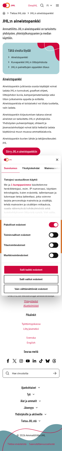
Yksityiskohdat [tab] (30, 168)
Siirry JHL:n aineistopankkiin (21, 151)
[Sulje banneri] (57, 160)
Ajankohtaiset (28, 387)
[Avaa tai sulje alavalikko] (39, 387)
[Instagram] (21, 361)
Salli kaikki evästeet (31, 269)
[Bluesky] (48, 361)
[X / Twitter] (15, 361)
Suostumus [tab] (10, 168)
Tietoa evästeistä (16, 444)
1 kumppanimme (21, 184)
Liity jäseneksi (31, 328)
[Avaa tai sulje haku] (42, 5)
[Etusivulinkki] (9, 5)
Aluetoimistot (31, 305)
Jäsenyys (29, 407)
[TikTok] (41, 361)
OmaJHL (32, 5)
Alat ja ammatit (29, 401)
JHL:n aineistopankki (42, 13)
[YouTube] (28, 361)
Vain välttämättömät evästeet (31, 289)
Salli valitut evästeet (31, 279)
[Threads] (54, 361)
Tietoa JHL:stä (29, 421)
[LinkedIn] (34, 361)
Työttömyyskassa (31, 323)
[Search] (55, 373)
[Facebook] (8, 361)
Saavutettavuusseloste (42, 444)
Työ (29, 394)
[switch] (53, 235)
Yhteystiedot (31, 301)
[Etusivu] (4, 13)
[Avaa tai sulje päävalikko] (57, 5)
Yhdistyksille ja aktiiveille (28, 414)
